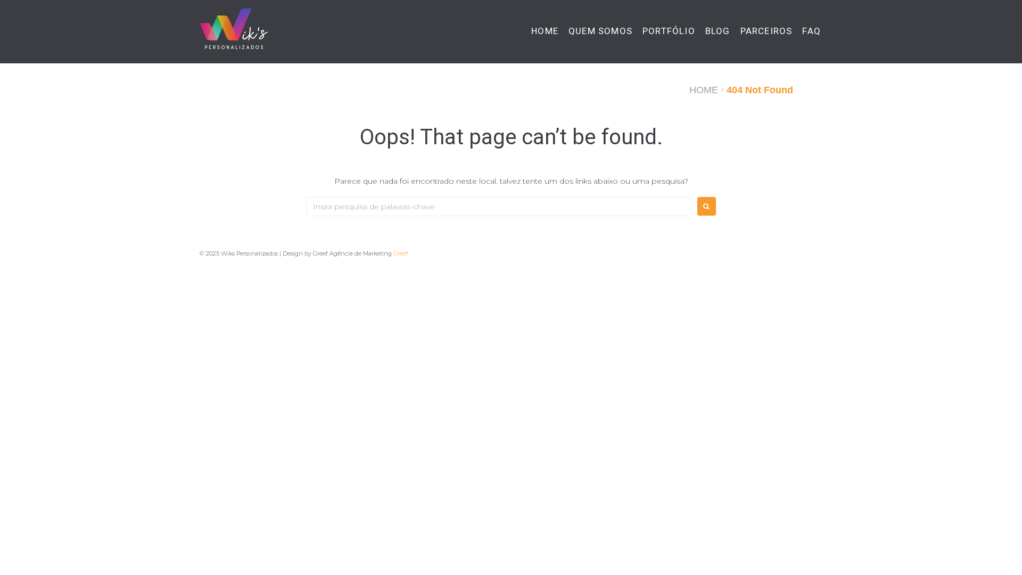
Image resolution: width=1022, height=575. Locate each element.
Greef (400, 253)
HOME (544, 31)
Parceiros (766, 31)
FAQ (811, 31)
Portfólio (668, 31)
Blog (717, 31)
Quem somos (600, 31)
